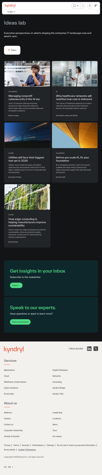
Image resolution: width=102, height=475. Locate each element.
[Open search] (90, 5)
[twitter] (96, 348)
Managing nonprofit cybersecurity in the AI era (24, 97)
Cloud (11, 153)
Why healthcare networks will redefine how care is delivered (74, 97)
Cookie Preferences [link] (27, 450)
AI (57, 91)
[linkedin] (89, 348)
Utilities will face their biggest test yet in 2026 (26, 159)
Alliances (12, 91)
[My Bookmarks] (82, 5)
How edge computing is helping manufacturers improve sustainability (27, 222)
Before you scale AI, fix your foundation (72, 159)
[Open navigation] (96, 5)
